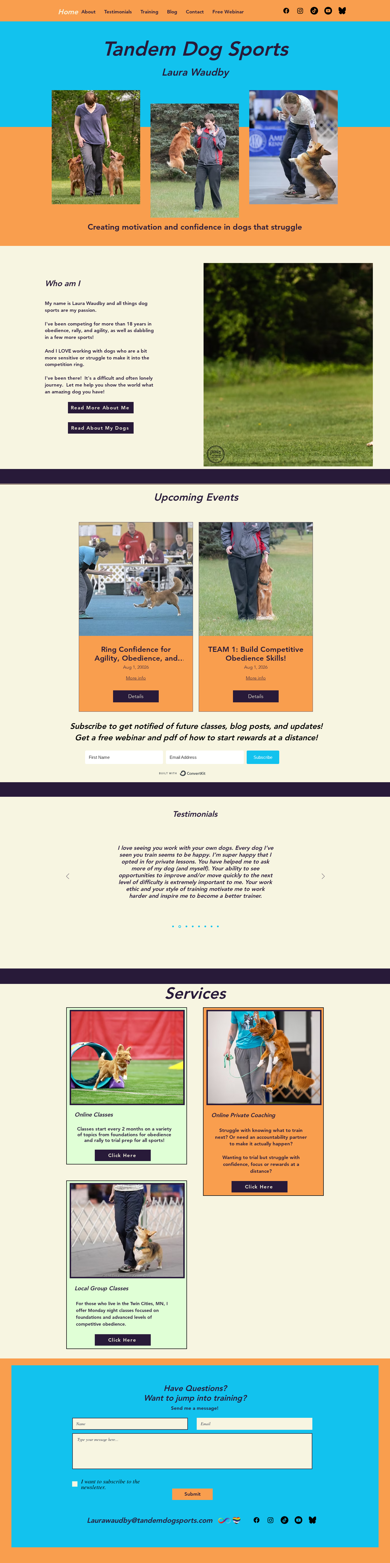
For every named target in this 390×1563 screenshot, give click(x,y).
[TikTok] (314, 11)
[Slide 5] (205, 926)
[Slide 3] (186, 926)
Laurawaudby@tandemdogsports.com (149, 1520)
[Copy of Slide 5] (211, 926)
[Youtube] (328, 11)
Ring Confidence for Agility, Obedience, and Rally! (136, 654)
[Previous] (67, 876)
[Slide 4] (199, 926)
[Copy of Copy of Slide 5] (218, 926)
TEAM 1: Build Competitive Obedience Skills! (255, 654)
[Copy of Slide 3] (193, 926)
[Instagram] (300, 11)
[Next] (323, 876)
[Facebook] (286, 11)
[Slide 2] (179, 926)
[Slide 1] (173, 926)
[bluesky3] (342, 11)
